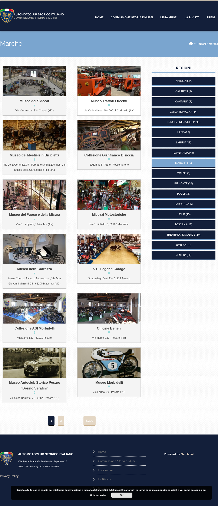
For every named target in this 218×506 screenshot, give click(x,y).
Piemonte (181, 183)
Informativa (99, 495)
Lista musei (168, 17)
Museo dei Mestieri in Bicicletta (34, 155)
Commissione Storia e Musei (132, 17)
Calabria (181, 91)
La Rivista (192, 17)
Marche (213, 43)
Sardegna (182, 204)
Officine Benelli (109, 328)
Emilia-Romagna (181, 111)
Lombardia (181, 152)
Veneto (181, 255)
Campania (181, 101)
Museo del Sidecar (34, 101)
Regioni (201, 43)
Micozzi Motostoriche (109, 214)
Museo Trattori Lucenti (109, 101)
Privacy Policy (9, 476)
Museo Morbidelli (109, 382)
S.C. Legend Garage (109, 269)
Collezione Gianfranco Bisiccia (109, 155)
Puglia (181, 193)
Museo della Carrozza (34, 269)
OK (122, 495)
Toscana (181, 224)
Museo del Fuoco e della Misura (34, 214)
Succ (89, 420)
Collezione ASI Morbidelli (34, 328)
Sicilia (181, 214)
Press (211, 17)
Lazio (181, 132)
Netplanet (187, 454)
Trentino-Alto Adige (181, 234)
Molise (181, 173)
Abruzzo (182, 81)
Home (99, 17)
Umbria (181, 245)
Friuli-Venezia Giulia (181, 122)
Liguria (181, 142)
